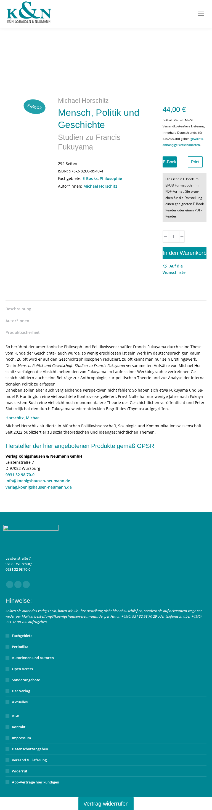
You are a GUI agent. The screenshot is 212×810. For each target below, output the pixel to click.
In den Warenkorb (184, 253)
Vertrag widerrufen (106, 804)
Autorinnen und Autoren (33, 657)
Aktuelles (20, 701)
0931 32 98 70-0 (20, 474)
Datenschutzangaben (30, 748)
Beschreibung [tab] (18, 308)
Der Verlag (21, 690)
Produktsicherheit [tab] (23, 332)
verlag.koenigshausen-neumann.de (39, 487)
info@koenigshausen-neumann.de (38, 480)
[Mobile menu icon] (200, 13)
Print (195, 161)
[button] (185, 269)
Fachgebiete (22, 635)
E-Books (90, 178)
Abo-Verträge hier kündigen (35, 782)
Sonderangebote (26, 679)
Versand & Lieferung (29, 759)
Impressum (21, 737)
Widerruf (19, 771)
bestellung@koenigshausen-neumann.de (68, 616)
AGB (15, 715)
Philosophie (111, 178)
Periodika (20, 646)
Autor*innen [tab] (17, 320)
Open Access (22, 668)
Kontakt (18, 726)
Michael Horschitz (100, 186)
